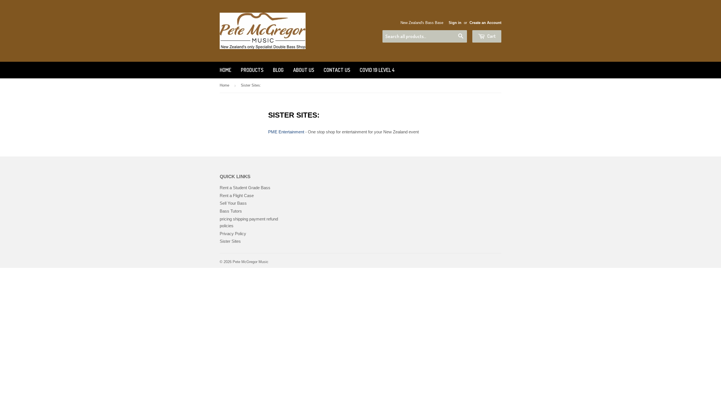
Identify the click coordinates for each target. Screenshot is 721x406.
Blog (278, 70)
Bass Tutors (231, 211)
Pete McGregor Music (250, 262)
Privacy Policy (233, 233)
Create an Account (485, 23)
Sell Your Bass (233, 203)
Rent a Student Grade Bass (245, 187)
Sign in (455, 23)
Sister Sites (230, 241)
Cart (491, 36)
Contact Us (337, 70)
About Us (303, 70)
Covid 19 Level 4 (377, 70)
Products (252, 70)
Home (225, 70)
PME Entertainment (286, 131)
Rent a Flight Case (237, 195)
